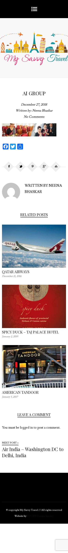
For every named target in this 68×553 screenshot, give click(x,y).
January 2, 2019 (10, 336)
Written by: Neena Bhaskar (34, 110)
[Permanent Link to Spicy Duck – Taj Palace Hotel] (34, 327)
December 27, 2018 (34, 105)
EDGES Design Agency (40, 516)
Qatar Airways (15, 271)
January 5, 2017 (10, 396)
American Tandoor (20, 392)
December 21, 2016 (11, 276)
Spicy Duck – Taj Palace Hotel (30, 331)
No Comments (34, 117)
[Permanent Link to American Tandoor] (34, 387)
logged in (26, 427)
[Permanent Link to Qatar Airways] (34, 267)
